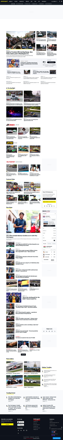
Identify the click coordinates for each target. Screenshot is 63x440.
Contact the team (52, 424)
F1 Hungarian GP (41, 3)
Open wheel (44, 1)
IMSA (35, 1)
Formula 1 (10, 1)
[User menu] (62, 1)
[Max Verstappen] (44, 254)
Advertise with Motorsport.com (54, 422)
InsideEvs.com (35, 421)
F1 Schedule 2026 (27, 3)
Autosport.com (35, 426)
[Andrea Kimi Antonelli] (44, 257)
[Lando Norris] (44, 252)
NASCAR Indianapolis (49, 3)
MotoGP (16, 1)
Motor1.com (35, 423)
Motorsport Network (29, 438)
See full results (52, 260)
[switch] (54, 240)
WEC (31, 1)
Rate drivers (46, 259)
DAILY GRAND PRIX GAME (19, 3)
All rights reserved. (36, 438)
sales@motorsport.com (53, 425)
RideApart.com (35, 429)
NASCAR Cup (21, 1)
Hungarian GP (49, 246)
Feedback (51, 420)
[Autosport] (10, 161)
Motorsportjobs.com (36, 424)
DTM (39, 1)
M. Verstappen (47, 254)
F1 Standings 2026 (34, 3)
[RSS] (54, 206)
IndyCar (27, 1)
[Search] (60, 1)
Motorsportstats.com (36, 427)
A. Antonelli (47, 256)
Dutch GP (48, 216)
